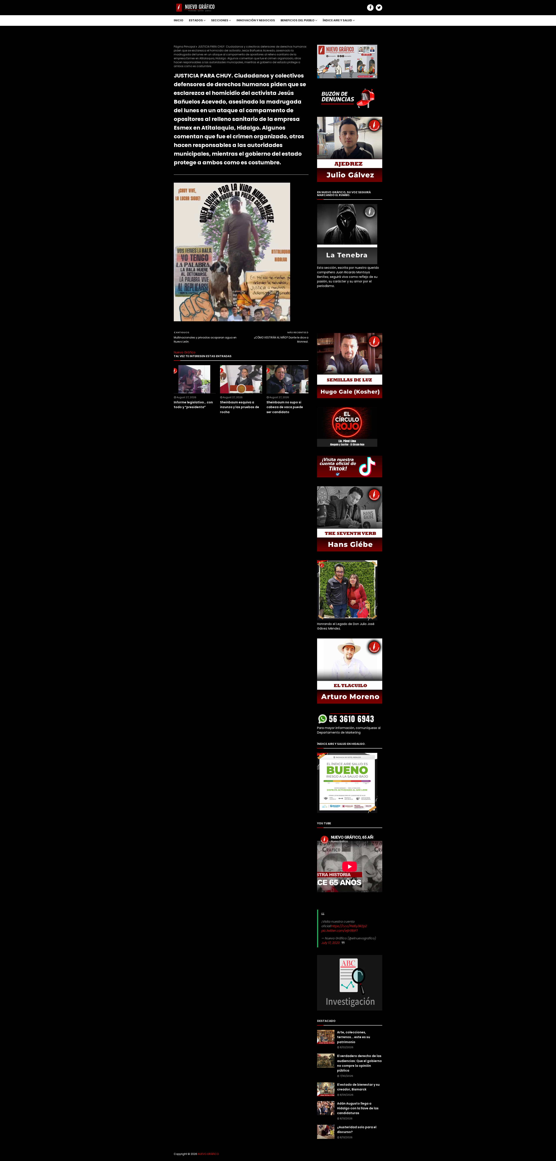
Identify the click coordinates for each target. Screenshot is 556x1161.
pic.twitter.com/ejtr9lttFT (339, 930)
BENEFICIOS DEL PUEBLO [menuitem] (297, 20)
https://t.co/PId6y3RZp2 (349, 926)
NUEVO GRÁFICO (208, 1154)
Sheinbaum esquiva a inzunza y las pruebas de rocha (239, 407)
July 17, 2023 (330, 943)
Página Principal (184, 46)
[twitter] (379, 7)
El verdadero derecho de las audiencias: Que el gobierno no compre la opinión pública (359, 1063)
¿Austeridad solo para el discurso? (356, 1129)
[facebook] (370, 7)
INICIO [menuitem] (178, 20)
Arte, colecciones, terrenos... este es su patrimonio (353, 1037)
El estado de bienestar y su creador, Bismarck (358, 1087)
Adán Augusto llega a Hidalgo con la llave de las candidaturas (358, 1108)
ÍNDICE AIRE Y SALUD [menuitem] (337, 20)
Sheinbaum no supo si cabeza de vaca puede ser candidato (284, 407)
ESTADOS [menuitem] (196, 20)
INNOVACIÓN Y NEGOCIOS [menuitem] (256, 20)
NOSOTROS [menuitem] (185, 31)
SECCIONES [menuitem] (219, 20)
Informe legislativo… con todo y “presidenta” (193, 404)
